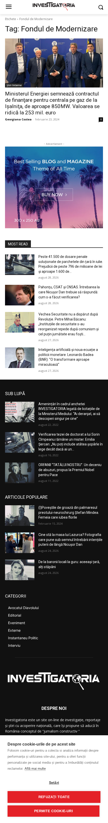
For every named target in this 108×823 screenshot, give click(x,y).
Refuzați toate (54, 797)
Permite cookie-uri (53, 811)
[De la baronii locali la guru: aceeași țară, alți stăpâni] (19, 570)
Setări (54, 783)
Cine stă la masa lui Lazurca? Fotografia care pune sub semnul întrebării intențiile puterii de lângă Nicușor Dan (70, 539)
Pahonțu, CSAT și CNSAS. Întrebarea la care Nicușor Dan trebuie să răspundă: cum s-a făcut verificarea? (69, 292)
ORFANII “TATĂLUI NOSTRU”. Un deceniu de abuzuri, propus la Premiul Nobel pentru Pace (69, 470)
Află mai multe (35, 768)
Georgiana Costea (18, 119)
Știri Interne (14, 85)
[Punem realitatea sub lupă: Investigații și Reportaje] (54, 6)
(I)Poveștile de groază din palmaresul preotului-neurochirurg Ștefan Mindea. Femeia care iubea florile (68, 512)
